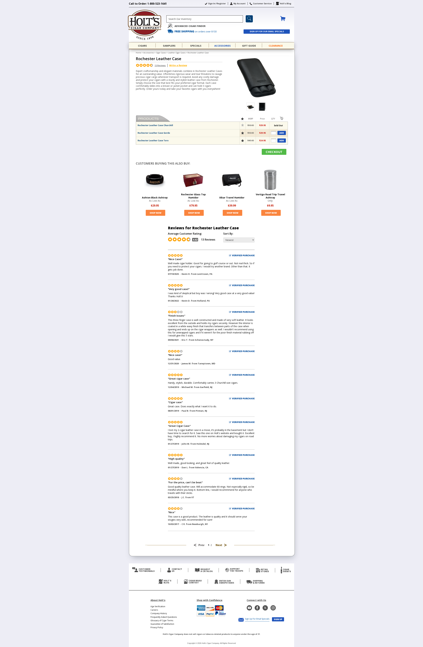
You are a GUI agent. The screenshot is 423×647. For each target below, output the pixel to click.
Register (221, 3)
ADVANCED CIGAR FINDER (190, 26)
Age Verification (158, 606)
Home (138, 52)
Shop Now (155, 212)
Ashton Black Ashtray (155, 197)
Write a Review (178, 65)
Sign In (211, 3)
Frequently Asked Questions (164, 617)
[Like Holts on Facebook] (257, 607)
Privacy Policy (157, 627)
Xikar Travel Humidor (231, 197)
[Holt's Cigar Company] (147, 25)
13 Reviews (160, 65)
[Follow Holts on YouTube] (249, 607)
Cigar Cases (161, 52)
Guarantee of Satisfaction (162, 624)
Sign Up (278, 619)
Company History (159, 613)
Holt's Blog (285, 3)
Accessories (148, 52)
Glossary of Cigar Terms (162, 620)
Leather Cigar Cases (176, 52)
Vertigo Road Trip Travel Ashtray (270, 196)
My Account (239, 3)
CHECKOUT (274, 152)
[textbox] (204, 18)
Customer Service (262, 3)
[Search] (249, 18)
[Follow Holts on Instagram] (273, 607)
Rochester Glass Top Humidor (193, 196)
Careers (154, 610)
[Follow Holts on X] (265, 607)
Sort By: (228, 233)
